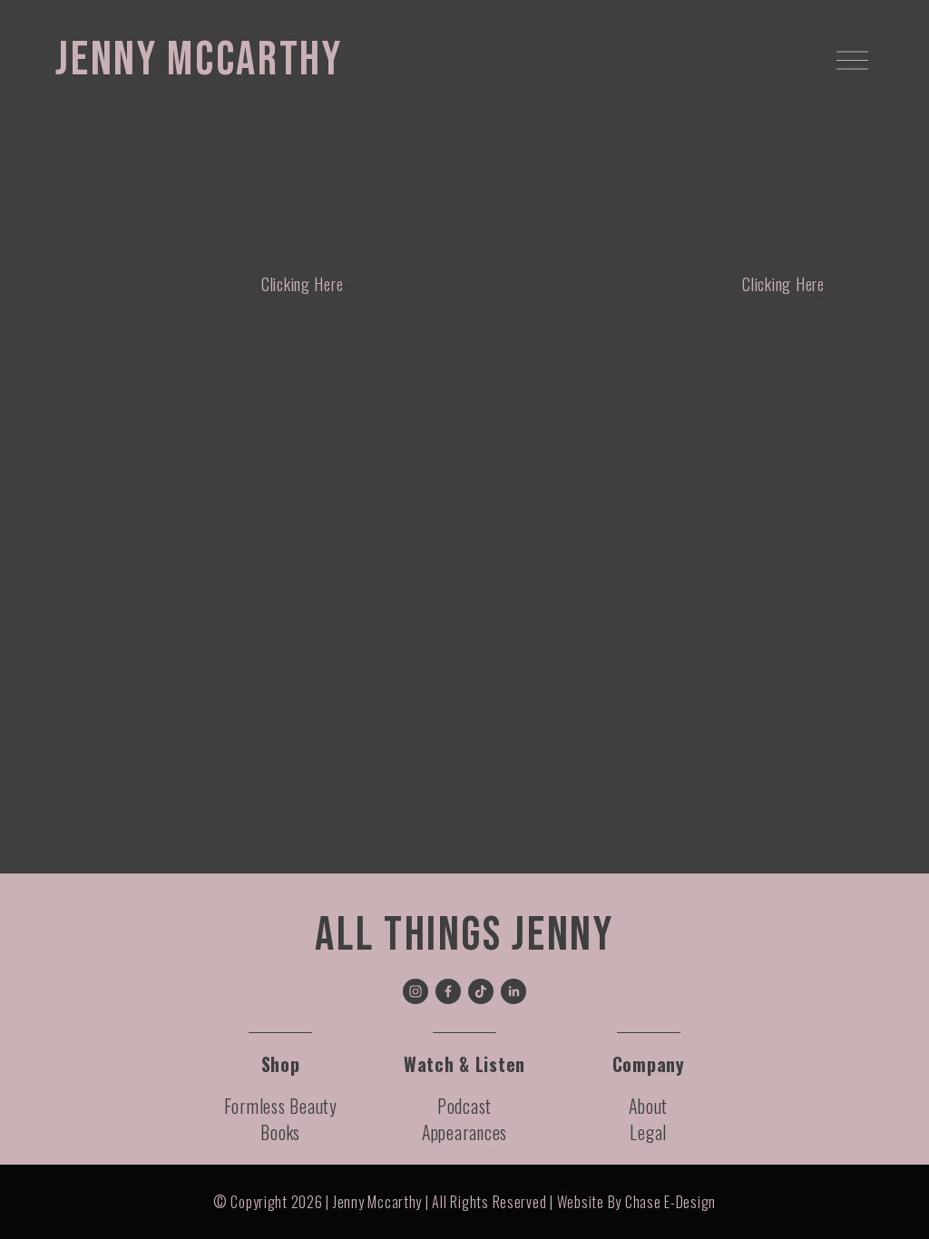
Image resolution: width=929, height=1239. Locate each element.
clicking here (302, 283)
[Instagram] (415, 991)
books (280, 1132)
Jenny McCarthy (198, 60)
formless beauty (280, 1106)
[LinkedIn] (513, 991)
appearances (464, 1132)
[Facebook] (448, 991)
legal (648, 1132)
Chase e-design (670, 1202)
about (648, 1106)
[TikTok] (481, 991)
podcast (464, 1106)
